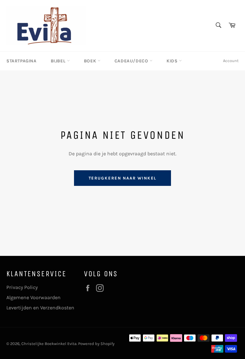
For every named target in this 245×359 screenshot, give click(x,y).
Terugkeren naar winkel (123, 178)
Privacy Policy (22, 287)
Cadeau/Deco (132, 61)
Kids (173, 61)
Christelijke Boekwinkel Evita (49, 343)
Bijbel (59, 61)
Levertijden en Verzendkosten (40, 308)
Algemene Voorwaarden (33, 297)
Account (231, 60)
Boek (91, 61)
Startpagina (21, 61)
